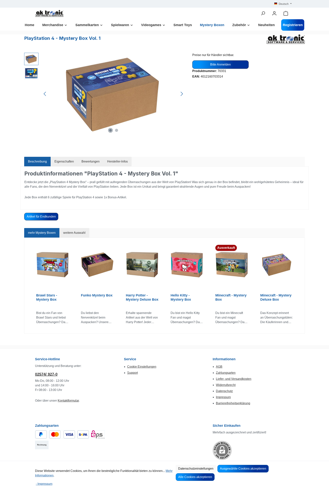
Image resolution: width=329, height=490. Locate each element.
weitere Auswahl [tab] (74, 232)
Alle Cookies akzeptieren (195, 477)
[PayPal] (41, 434)
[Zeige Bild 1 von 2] (110, 130)
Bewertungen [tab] (90, 161)
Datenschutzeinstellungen (195, 468)
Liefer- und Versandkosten (233, 378)
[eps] (98, 434)
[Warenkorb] (286, 13)
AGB (219, 366)
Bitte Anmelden (220, 64)
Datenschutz (224, 391)
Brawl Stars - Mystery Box (46, 297)
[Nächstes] (181, 94)
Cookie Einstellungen (141, 366)
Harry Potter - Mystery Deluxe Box (142, 297)
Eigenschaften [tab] (64, 161)
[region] (104, 94)
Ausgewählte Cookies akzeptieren (243, 468)
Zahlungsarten (226, 372)
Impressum (223, 397)
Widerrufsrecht (226, 385)
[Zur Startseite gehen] (49, 13)
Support (132, 372)
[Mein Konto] (274, 13)
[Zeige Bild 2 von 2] (116, 130)
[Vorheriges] (45, 94)
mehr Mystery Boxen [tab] (42, 232)
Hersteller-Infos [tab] (117, 161)
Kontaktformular (68, 400)
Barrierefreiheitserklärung (233, 403)
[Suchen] (263, 13)
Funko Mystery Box (97, 295)
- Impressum (44, 483)
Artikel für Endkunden (41, 216)
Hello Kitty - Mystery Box (181, 297)
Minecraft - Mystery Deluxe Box (275, 297)
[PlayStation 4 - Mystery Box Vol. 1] (113, 94)
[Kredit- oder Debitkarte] (62, 434)
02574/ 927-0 (46, 374)
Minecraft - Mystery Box (231, 297)
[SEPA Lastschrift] (83, 434)
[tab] (37, 161)
